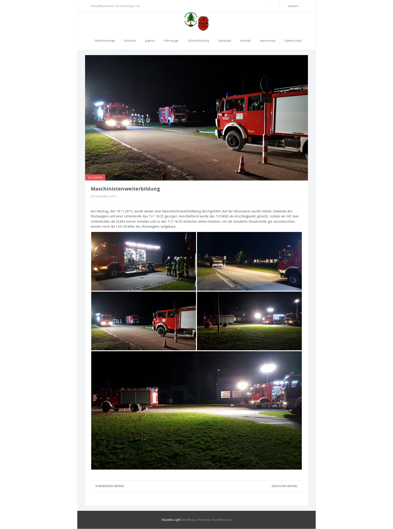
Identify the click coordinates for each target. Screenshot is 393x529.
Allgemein (95, 177)
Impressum (267, 40)
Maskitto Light (171, 520)
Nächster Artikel (285, 486)
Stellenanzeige (104, 40)
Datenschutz (293, 40)
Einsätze (130, 40)
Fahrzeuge (171, 40)
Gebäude (224, 40)
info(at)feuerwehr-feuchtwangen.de (115, 6)
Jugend (150, 40)
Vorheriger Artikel (109, 486)
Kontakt (245, 40)
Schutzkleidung (198, 40)
